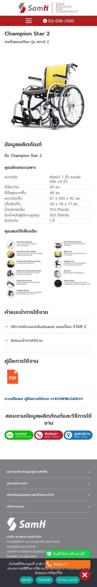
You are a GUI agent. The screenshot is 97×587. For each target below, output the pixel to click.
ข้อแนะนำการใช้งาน (26, 340)
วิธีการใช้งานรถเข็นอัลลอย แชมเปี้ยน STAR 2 (48, 327)
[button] (84, 574)
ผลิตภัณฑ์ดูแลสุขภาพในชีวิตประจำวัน (30, 495)
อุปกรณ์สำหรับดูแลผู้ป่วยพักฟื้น (27, 472)
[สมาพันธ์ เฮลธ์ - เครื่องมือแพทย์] (48, 7)
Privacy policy (68, 580)
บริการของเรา (15, 506)
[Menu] (28, 20)
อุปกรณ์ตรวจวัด (17, 483)
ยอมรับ (26, 580)
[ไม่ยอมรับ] (91, 574)
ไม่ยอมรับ (44, 580)
